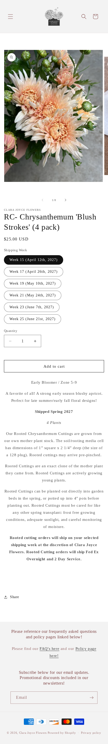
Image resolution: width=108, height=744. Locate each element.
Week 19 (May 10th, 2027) (32, 283)
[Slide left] (42, 200)
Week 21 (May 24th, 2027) (32, 295)
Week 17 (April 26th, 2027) (33, 272)
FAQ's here (49, 648)
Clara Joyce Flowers (33, 732)
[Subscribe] (91, 697)
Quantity (10, 331)
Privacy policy (91, 732)
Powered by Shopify (62, 732)
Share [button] (14, 597)
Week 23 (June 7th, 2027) (31, 307)
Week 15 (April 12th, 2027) (33, 260)
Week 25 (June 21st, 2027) (32, 319)
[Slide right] (65, 200)
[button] (10, 16)
